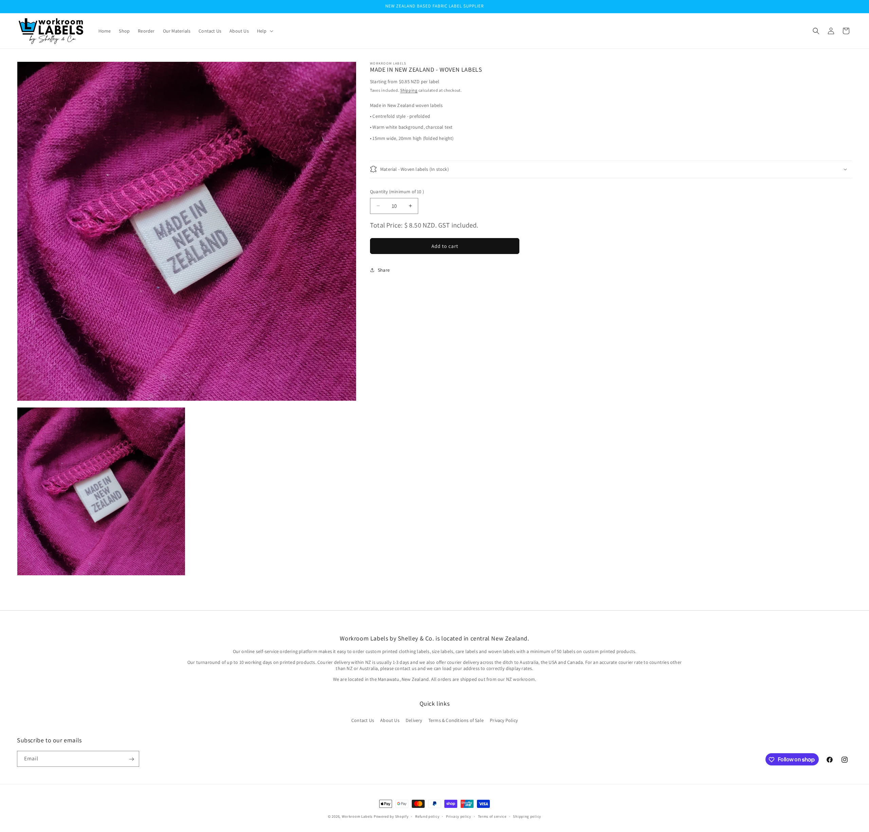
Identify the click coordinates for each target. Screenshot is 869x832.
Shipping (409, 89)
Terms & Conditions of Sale (456, 720)
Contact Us (362, 720)
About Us (390, 720)
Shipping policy (527, 816)
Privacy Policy (504, 720)
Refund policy (427, 816)
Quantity (397, 191)
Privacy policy (458, 816)
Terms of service (492, 816)
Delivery (414, 720)
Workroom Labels (357, 816)
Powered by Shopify (391, 816)
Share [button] (384, 270)
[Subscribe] (131, 759)
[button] (264, 31)
